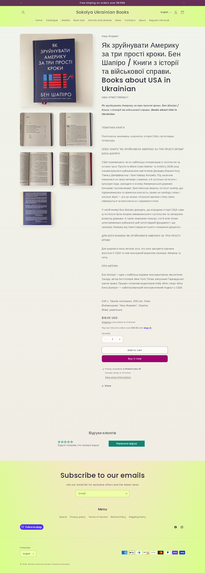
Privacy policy (78, 516)
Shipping (106, 322)
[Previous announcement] (21, 3)
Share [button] (108, 385)
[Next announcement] (184, 3)
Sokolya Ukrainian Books (39, 564)
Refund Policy (118, 516)
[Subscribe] (126, 493)
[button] (23, 12)
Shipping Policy (137, 516)
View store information (118, 377)
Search (63, 516)
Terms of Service (98, 516)
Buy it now (135, 358)
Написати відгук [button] (126, 443)
